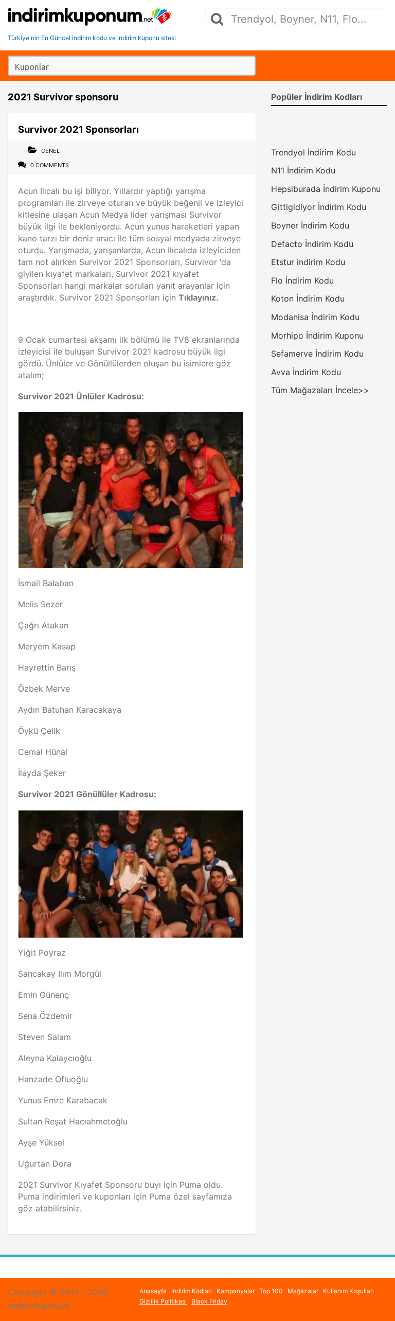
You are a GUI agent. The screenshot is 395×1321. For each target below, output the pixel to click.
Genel (50, 150)
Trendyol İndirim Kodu (313, 152)
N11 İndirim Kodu (303, 170)
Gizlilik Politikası (163, 1301)
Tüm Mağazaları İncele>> (320, 390)
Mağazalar (303, 1291)
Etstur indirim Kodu (308, 262)
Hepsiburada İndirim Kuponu (326, 189)
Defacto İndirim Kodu (312, 244)
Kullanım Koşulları (348, 1291)
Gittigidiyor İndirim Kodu (318, 207)
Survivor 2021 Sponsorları (78, 129)
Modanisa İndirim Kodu (315, 317)
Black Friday (209, 1301)
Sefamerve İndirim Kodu (317, 353)
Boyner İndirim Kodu (310, 225)
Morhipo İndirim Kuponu (317, 335)
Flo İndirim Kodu (302, 280)
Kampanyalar (236, 1291)
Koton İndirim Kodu (308, 298)
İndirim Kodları (191, 1291)
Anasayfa (153, 1291)
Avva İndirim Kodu (306, 372)
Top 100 (271, 1291)
